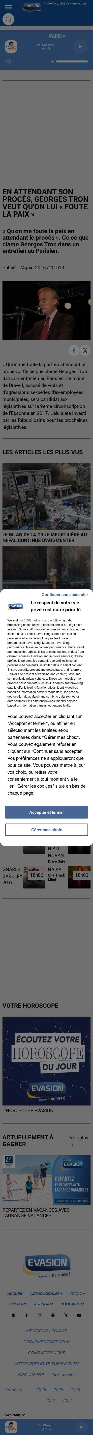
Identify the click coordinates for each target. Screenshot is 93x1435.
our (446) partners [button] (31, 620)
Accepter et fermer (46, 812)
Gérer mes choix (46, 829)
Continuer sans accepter (65, 594)
